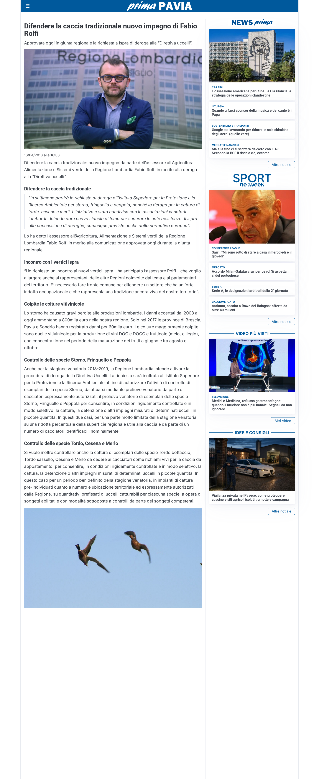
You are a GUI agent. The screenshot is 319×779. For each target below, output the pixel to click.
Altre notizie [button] (281, 164)
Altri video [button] (283, 421)
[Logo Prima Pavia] (159, 6)
